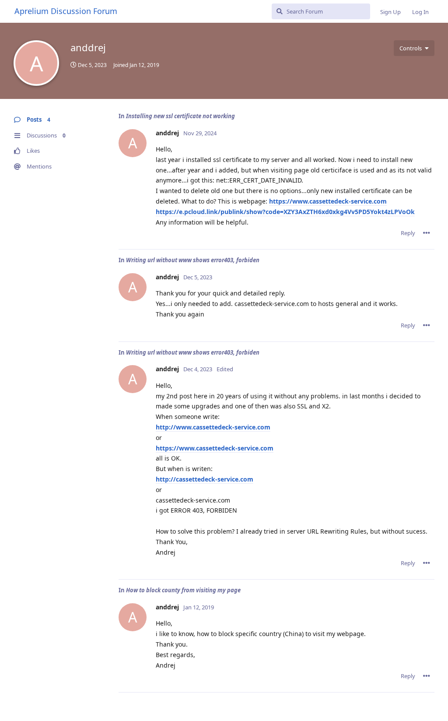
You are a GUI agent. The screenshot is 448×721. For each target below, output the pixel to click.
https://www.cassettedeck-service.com (328, 201)
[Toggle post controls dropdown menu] (426, 233)
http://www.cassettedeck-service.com (213, 427)
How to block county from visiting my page (183, 590)
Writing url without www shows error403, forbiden (192, 260)
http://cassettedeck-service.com (204, 479)
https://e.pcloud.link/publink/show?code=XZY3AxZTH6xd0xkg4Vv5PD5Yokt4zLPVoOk (285, 212)
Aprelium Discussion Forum (65, 11)
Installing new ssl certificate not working (180, 116)
